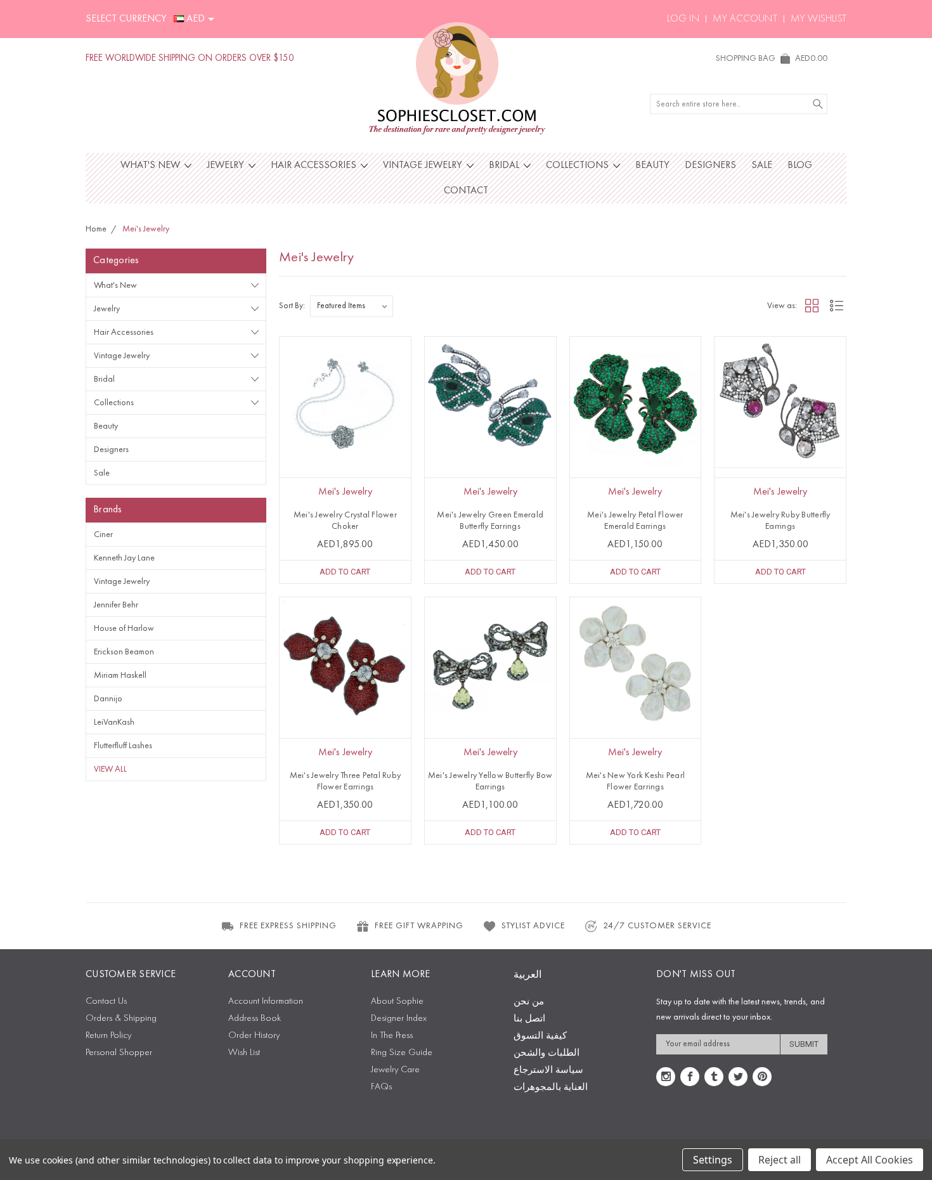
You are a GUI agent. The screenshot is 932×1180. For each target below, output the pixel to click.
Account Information (265, 1001)
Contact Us (106, 1001)
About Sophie (397, 1001)
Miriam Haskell (120, 675)
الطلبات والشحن (546, 1053)
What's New (151, 165)
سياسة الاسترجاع (548, 1070)
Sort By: (292, 306)
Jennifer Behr (116, 604)
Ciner (103, 534)
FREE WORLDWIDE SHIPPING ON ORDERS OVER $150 (190, 58)
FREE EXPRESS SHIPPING (288, 925)
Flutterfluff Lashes (123, 745)
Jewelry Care (395, 1070)
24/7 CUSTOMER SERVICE (657, 925)
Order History (254, 1036)
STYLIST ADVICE (533, 925)
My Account (745, 19)
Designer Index (399, 1018)
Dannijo (108, 698)
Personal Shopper (119, 1053)
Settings (712, 1160)
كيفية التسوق (540, 1036)
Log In (683, 19)
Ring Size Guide (401, 1053)
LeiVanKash (114, 722)
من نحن (529, 1002)
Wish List (244, 1053)
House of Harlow (124, 628)
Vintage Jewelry (424, 165)
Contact (466, 191)
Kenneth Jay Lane (124, 558)
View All (110, 769)
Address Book (254, 1018)
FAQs (381, 1087)
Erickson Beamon (124, 651)
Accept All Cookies (869, 1160)
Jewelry (227, 165)
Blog (799, 165)
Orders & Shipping (121, 1018)
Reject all (779, 1160)
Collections (578, 165)
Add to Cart (345, 571)
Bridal (505, 165)
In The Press (392, 1036)
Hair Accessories (315, 165)
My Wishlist (818, 19)
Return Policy (108, 1036)
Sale (761, 165)
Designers (710, 165)
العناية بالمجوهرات (551, 1087)
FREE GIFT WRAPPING (419, 925)
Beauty (652, 165)
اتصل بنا (529, 1019)
